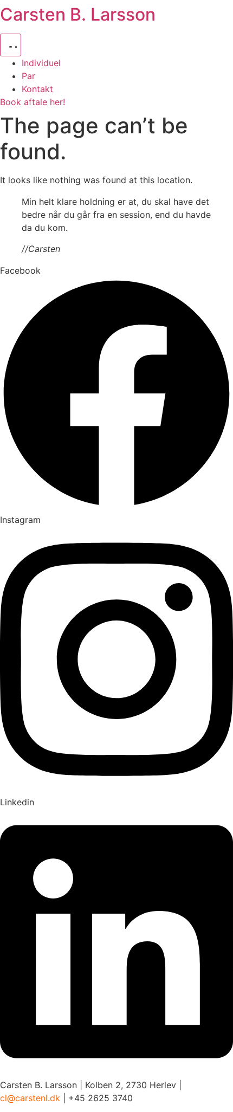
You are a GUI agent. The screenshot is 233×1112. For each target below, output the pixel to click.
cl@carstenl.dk (30, 1097)
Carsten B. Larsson (78, 14)
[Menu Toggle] (10, 45)
